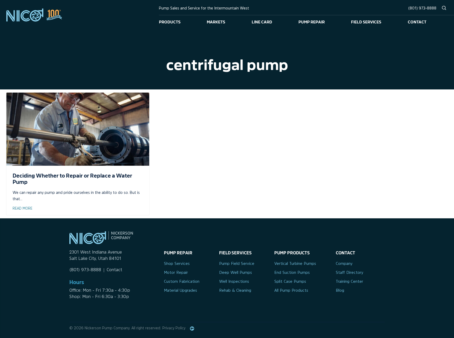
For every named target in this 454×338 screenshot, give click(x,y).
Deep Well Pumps (235, 273)
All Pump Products (291, 291)
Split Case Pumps (290, 282)
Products (169, 21)
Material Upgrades (180, 291)
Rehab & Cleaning (235, 291)
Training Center (349, 282)
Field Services (366, 21)
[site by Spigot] (192, 328)
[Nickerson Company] (38, 15)
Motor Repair (176, 273)
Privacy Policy (173, 328)
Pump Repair (311, 21)
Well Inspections (234, 282)
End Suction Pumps (292, 273)
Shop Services (177, 264)
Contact (417, 21)
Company (344, 264)
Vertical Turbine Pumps (295, 264)
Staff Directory (349, 273)
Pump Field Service (236, 264)
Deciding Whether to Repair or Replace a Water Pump (72, 178)
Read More (22, 209)
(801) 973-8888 (422, 9)
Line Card (262, 21)
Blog (340, 291)
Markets (216, 21)
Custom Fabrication (181, 282)
